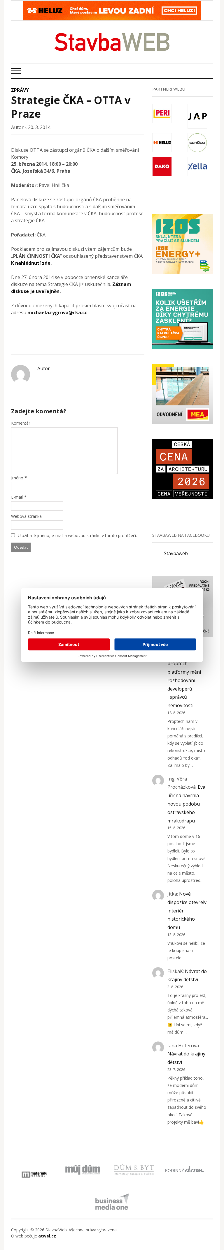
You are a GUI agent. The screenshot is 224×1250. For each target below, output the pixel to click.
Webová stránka (26, 516)
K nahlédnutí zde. (31, 263)
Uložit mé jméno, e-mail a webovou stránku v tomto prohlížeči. (77, 535)
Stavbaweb (176, 553)
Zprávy (20, 90)
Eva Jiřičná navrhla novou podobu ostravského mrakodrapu (186, 804)
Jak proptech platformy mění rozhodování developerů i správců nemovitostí (184, 680)
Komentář (20, 423)
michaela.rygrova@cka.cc (57, 312)
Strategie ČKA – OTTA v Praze (70, 107)
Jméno (17, 478)
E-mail (17, 497)
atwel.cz (47, 1236)
